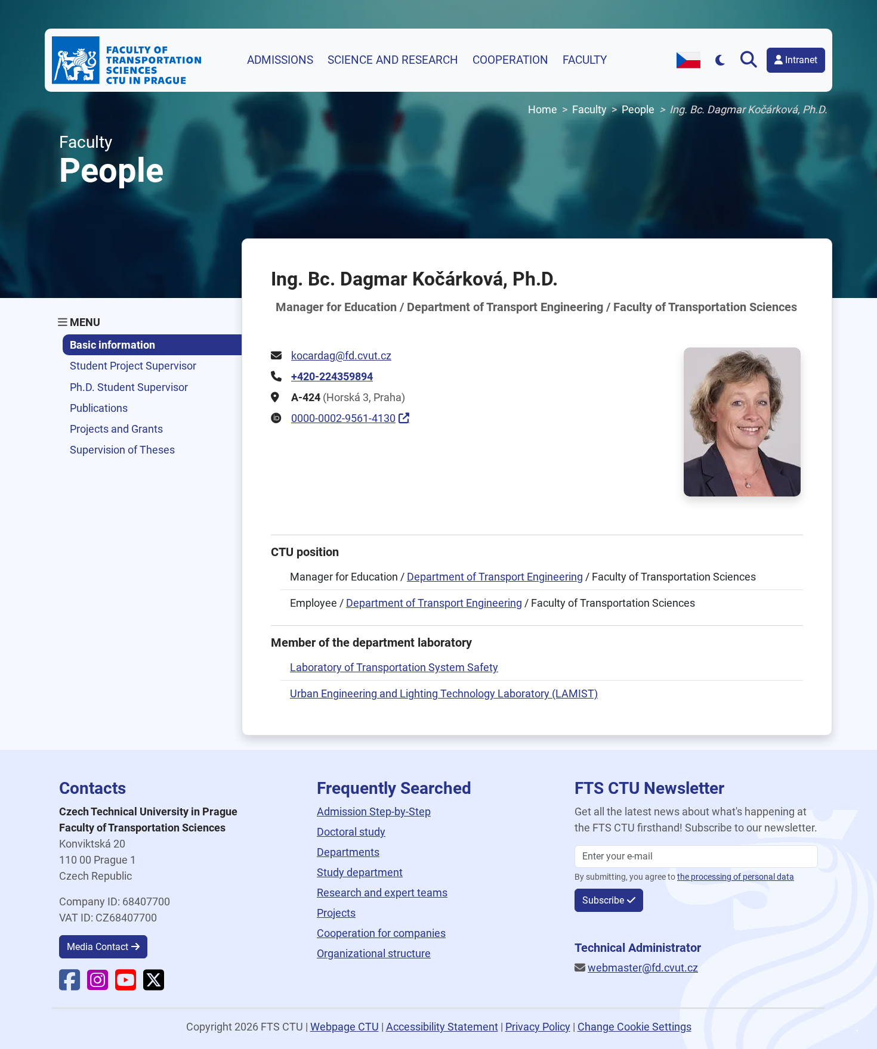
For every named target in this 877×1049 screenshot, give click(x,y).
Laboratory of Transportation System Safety (394, 667)
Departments (348, 852)
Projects (336, 913)
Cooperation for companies (381, 933)
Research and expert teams (382, 892)
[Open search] (751, 60)
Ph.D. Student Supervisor (129, 387)
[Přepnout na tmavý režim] (720, 59)
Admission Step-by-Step (374, 811)
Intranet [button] (800, 60)
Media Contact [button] (97, 946)
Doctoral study (351, 831)
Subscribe (603, 900)
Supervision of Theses (122, 449)
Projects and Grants (116, 429)
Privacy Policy (537, 1026)
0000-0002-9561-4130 (343, 418)
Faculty (585, 60)
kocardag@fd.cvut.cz (341, 355)
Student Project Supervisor (133, 365)
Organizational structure (374, 953)
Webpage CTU (344, 1026)
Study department (360, 872)
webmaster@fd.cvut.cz (643, 967)
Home (542, 109)
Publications (99, 408)
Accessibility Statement (442, 1026)
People (638, 109)
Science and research (393, 60)
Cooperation (510, 60)
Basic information (112, 345)
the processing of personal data (735, 877)
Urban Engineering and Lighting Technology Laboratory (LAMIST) (444, 693)
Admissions (280, 60)
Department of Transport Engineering (495, 576)
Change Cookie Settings (634, 1026)
